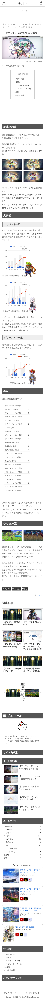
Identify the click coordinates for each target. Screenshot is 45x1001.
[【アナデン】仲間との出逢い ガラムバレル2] (11, 693)
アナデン (7, 589)
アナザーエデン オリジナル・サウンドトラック (30, 871)
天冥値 (18, 82)
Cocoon (23, 830)
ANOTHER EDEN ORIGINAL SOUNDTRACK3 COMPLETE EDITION (31, 909)
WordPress (22, 826)
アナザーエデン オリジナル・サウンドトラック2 (30, 890)
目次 (19, 74)
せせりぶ (22, 3)
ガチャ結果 (25, 848)
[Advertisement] (22, 111)
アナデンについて (32, 993)
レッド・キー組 (23, 85)
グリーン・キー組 (24, 89)
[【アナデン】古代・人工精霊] (33, 693)
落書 (22, 858)
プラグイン (23, 833)
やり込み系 (19, 95)
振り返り (17, 589)
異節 (17, 92)
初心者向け (23, 842)
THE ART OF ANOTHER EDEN (25, 927)
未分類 (22, 855)
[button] (40, 514)
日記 (25, 589)
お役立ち (23, 839)
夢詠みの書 (19, 79)
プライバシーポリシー (12, 993)
